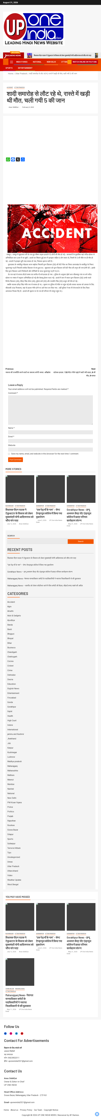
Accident (10, 87)
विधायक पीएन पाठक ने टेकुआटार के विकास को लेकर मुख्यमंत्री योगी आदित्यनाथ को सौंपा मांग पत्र (62, 55)
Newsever (62, 1115)
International (12, 729)
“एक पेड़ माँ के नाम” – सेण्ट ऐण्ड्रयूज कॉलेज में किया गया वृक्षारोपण (49, 513)
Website (11, 445)
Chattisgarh (12, 657)
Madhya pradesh (14, 761)
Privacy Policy (26, 1110)
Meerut (10, 780)
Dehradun (11, 675)
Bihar (9, 643)
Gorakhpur (40, 505)
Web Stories (21, 62)
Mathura (10, 775)
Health (10, 716)
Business (11, 647)
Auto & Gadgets (14, 615)
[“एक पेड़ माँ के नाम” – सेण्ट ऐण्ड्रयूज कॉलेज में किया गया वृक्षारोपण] (50, 489)
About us (14, 1110)
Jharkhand (11, 738)
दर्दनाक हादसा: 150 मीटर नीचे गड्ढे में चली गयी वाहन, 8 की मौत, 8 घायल (74, 372)
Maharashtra (12, 770)
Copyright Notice (51, 1110)
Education (11, 684)
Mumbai (10, 784)
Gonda (10, 702)
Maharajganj (12, 766)
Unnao (10, 862)
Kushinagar (10, 505)
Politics (10, 811)
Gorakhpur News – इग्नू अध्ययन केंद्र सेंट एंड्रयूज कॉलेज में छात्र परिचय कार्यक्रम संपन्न (39, 572)
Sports (9, 68)
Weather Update (14, 880)
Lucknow (11, 757)
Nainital (10, 789)
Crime (9, 670)
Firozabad (11, 698)
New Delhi (51, 62)
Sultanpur (11, 843)
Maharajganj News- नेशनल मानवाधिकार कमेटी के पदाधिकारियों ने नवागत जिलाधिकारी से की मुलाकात (44, 578)
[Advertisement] (50, 134)
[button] (11, 62)
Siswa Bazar (12, 830)
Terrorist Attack (14, 848)
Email (11, 436)
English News (13, 688)
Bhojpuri (10, 634)
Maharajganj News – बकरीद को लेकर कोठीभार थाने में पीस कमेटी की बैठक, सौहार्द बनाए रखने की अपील (45, 585)
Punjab (10, 816)
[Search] (65, 62)
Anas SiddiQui (14, 107)
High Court (11, 720)
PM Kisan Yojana (14, 802)
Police (10, 807)
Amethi (10, 611)
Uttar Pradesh (19, 87)
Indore (10, 725)
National (37, 62)
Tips (9, 852)
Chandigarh (12, 652)
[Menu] (11, 62)
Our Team (38, 1110)
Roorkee (11, 825)
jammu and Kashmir (15, 734)
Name (11, 428)
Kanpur (10, 748)
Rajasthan (11, 821)
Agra (9, 606)
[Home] (6, 61)
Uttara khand (12, 871)
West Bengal (12, 884)
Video (9, 875)
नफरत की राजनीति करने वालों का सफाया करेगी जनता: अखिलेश (28, 370)
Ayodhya (11, 620)
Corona (10, 661)
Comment (13, 393)
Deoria (10, 679)
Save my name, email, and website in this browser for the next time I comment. (45, 454)
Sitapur (10, 834)
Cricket (10, 666)
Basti (9, 629)
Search (11, 536)
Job (9, 743)
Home (6, 1110)
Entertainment (25, 68)
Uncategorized (13, 857)
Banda (10, 625)
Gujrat (9, 711)
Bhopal (10, 638)
